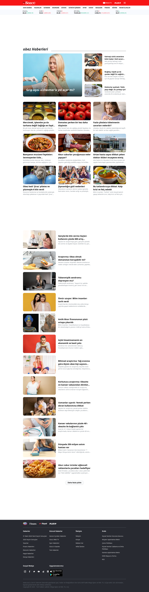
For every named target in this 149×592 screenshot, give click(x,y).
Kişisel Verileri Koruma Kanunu (112, 536)
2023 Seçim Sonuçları (30, 539)
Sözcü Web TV (54, 539)
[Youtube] (39, 571)
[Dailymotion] (43, 571)
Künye (78, 539)
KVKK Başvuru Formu (109, 556)
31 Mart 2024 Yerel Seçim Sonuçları (35, 536)
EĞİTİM (114, 8)
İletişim (78, 536)
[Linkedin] (48, 571)
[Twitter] (34, 571)
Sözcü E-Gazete (54, 546)
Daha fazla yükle (74, 482)
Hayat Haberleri (28, 553)
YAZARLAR (37, 8)
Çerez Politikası (107, 543)
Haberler (26, 531)
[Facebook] (30, 571)
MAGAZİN (98, 8)
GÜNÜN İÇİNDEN (74, 8)
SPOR (84, 8)
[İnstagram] (25, 571)
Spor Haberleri (54, 543)
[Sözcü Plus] (52, 523)
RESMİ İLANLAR (124, 8)
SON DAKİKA (27, 8)
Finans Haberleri (28, 546)
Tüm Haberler (54, 550)
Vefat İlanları (80, 546)
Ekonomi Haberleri (29, 550)
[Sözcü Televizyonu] (25, 523)
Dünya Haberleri (28, 557)
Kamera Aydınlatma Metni (111, 552)
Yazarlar (25, 543)
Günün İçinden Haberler (57, 536)
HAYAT (91, 8)
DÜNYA (63, 8)
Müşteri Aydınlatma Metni (111, 539)
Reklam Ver (79, 543)
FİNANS (107, 8)
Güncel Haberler (55, 531)
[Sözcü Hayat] (43, 523)
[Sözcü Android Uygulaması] (56, 575)
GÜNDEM (47, 8)
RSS (103, 559)
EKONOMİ (55, 8)
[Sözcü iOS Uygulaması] (56, 571)
